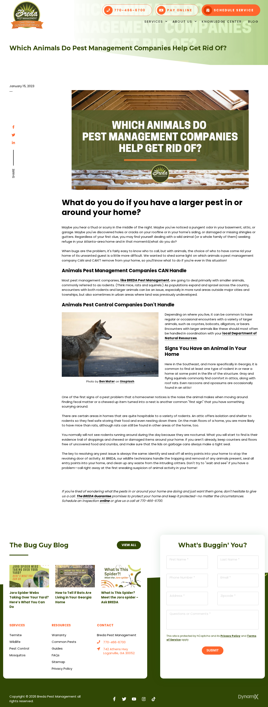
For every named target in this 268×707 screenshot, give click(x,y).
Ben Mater (107, 381)
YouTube (134, 699)
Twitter (13, 135)
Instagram (144, 699)
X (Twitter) (124, 699)
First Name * (179, 559)
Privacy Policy (230, 636)
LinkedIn (13, 143)
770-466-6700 (114, 642)
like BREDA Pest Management (144, 280)
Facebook (13, 127)
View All (128, 545)
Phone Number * (182, 577)
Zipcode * (228, 595)
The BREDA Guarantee (93, 496)
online (105, 501)
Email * (225, 577)
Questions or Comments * (190, 613)
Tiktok (153, 699)
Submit (212, 650)
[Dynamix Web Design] (248, 696)
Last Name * (230, 559)
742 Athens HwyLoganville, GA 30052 (119, 651)
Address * (177, 595)
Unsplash (127, 381)
